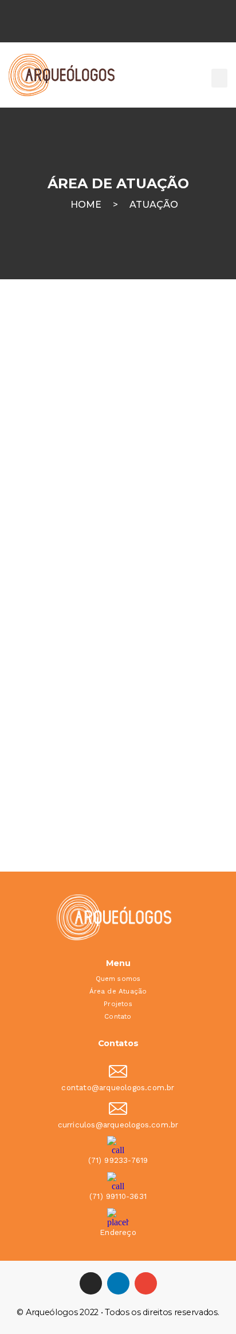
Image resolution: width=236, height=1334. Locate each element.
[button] (219, 78)
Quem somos (118, 979)
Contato (117, 1016)
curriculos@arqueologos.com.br (118, 1125)
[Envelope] (146, 1283)
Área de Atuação (118, 991)
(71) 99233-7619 (118, 1160)
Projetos (118, 1004)
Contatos (118, 1043)
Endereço (118, 1232)
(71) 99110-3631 (118, 1196)
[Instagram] (91, 1283)
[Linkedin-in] (118, 1283)
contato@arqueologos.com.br (117, 1087)
